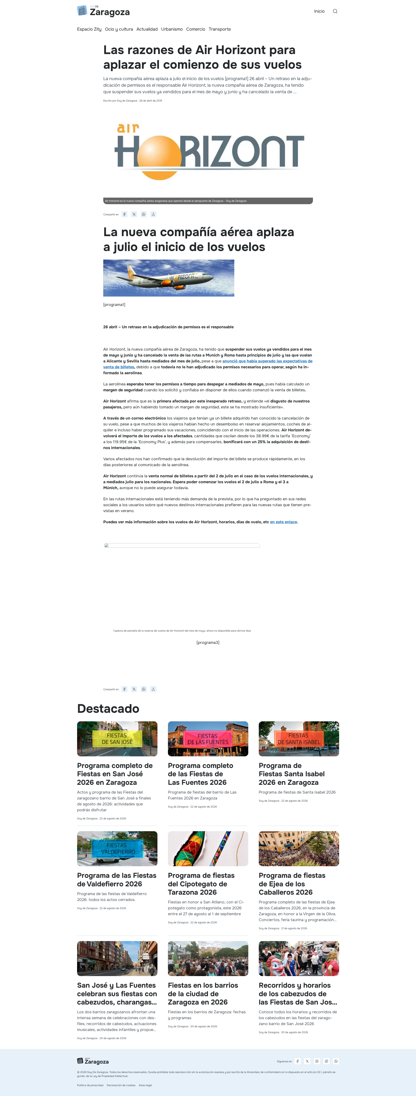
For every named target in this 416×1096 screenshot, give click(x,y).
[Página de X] (307, 1061)
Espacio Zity (89, 29)
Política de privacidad (90, 1085)
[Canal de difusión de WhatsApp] (336, 1061)
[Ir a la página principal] (103, 11)
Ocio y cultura (119, 29)
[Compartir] (153, 214)
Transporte (220, 29)
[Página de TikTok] (326, 1061)
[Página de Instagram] (317, 1061)
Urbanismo (172, 29)
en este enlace (283, 522)
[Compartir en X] (134, 214)
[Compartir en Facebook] (124, 214)
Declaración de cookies (121, 1085)
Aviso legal (145, 1085)
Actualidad (147, 29)
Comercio (195, 29)
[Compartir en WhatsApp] (144, 214)
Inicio (319, 11)
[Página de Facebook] (298, 1061)
